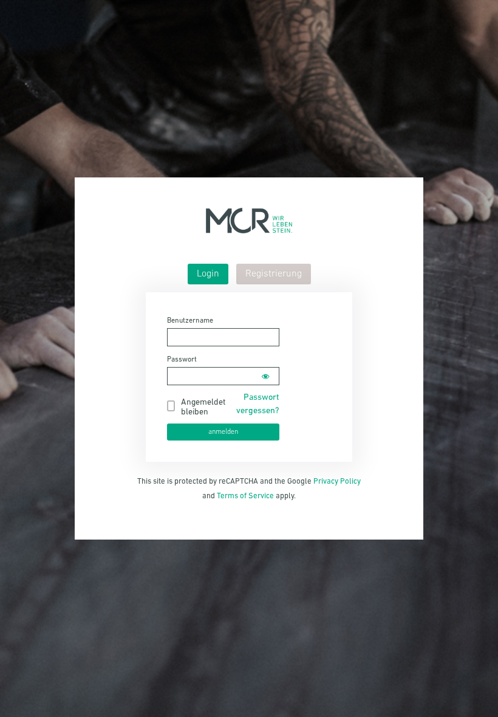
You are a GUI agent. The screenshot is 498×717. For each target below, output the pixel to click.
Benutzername (190, 320)
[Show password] (265, 376)
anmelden (223, 432)
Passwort (182, 359)
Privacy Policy (337, 481)
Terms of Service (245, 496)
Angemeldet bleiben (203, 407)
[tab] (208, 274)
